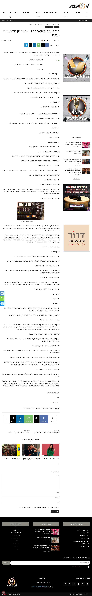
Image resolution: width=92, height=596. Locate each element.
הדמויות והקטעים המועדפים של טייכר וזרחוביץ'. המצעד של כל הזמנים (72, 161)
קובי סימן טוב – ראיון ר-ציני (74, 151)
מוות (47, 408)
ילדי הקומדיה (6, 594)
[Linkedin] (34, 45)
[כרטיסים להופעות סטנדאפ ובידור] (76, 72)
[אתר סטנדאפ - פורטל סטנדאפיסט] (76, 202)
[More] (6, 419)
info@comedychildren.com (39, 587)
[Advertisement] (48, 5)
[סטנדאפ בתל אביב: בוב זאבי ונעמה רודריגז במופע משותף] (86, 145)
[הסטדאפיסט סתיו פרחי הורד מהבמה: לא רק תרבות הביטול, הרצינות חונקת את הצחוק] (86, 171)
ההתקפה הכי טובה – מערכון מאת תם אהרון (47, 432)
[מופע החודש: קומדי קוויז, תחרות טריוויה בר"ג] (11, 450)
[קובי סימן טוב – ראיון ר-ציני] (86, 153)
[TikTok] (8, 20)
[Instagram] (13, 20)
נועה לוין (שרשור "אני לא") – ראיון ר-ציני (18, 432)
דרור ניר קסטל (47, 40)
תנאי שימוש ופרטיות (78, 566)
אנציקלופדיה (44, 455)
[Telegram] (10, 20)
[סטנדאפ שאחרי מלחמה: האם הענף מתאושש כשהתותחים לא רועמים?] (31, 450)
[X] (43, 45)
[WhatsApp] (5, 20)
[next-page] (55, 464)
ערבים (33, 408)
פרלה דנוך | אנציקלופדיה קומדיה (51, 458)
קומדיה (46, 27)
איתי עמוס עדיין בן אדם (53, 393)
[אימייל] (30, 45)
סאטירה (51, 27)
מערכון (43, 408)
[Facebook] (15, 20)
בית (58, 24)
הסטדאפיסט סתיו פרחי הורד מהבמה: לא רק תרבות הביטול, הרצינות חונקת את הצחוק (73, 170)
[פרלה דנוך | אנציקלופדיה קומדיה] (50, 450)
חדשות (4, 455)
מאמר (23, 455)
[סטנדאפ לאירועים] (76, 113)
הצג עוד (77, 178)
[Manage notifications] (3, 592)
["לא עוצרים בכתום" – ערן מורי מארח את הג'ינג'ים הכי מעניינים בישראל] (55, 548)
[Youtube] (3, 20)
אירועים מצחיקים (55, 402)
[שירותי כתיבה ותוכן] (76, 242)
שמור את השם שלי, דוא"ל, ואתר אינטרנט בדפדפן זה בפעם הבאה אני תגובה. (39, 507)
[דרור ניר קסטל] (42, 40)
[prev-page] (58, 464)
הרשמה (5, 562)
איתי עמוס (52, 408)
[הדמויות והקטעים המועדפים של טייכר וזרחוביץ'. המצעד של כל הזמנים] (86, 161)
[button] (4, 12)
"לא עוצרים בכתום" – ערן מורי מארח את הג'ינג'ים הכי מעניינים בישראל (41, 547)
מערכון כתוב (54, 24)
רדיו (24, 408)
